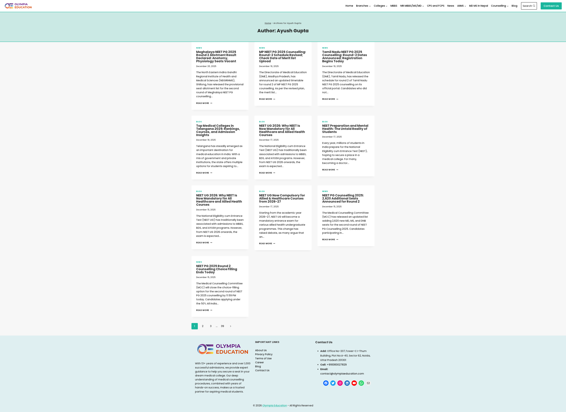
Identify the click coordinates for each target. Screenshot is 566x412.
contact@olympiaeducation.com (342, 373)
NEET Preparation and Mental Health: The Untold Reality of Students (345, 129)
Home (349, 6)
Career (259, 362)
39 (222, 326)
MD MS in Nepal (478, 6)
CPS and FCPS (435, 6)
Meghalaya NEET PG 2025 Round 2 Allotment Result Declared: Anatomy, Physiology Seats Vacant (216, 56)
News (450, 6)
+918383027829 (337, 364)
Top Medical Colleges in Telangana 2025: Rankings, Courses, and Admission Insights (218, 130)
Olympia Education (274, 405)
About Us (261, 350)
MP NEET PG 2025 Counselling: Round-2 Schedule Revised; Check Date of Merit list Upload (282, 56)
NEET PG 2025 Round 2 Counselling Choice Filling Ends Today (216, 269)
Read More (204, 103)
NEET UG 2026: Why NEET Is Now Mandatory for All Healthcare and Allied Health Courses (282, 130)
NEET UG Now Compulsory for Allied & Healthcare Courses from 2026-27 (282, 198)
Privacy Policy (264, 354)
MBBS (393, 6)
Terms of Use (263, 358)
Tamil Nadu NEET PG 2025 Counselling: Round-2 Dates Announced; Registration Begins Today (344, 56)
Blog (514, 6)
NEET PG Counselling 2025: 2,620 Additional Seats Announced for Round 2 (343, 198)
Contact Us (551, 6)
